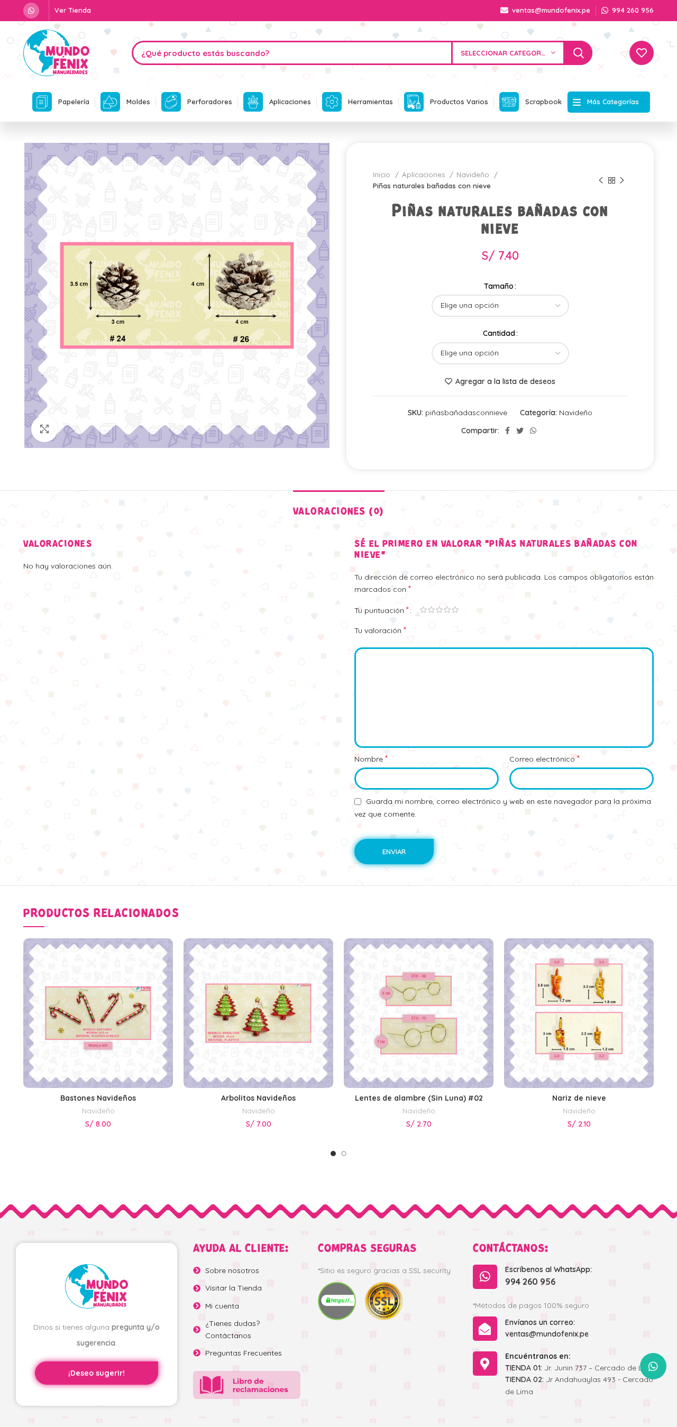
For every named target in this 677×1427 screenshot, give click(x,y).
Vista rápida (165, 960)
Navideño (473, 174)
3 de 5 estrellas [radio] (439, 610)
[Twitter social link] (520, 430)
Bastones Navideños (98, 1098)
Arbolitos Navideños (258, 1098)
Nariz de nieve (579, 1098)
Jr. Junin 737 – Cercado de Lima (580, 1368)
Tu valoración (380, 630)
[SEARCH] (578, 53)
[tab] (339, 506)
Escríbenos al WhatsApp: (548, 1269)
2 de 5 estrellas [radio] (431, 610)
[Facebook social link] (507, 430)
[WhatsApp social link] (31, 11)
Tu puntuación (381, 610)
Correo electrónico (544, 758)
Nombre (371, 758)
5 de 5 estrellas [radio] (455, 610)
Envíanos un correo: (540, 1322)
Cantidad (499, 333)
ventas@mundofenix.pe (547, 1334)
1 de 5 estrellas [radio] (423, 610)
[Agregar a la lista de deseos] (165, 984)
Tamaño (499, 286)
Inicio (382, 174)
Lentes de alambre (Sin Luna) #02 (419, 1098)
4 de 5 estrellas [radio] (447, 610)
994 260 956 (530, 1281)
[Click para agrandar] (44, 429)
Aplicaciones (424, 174)
